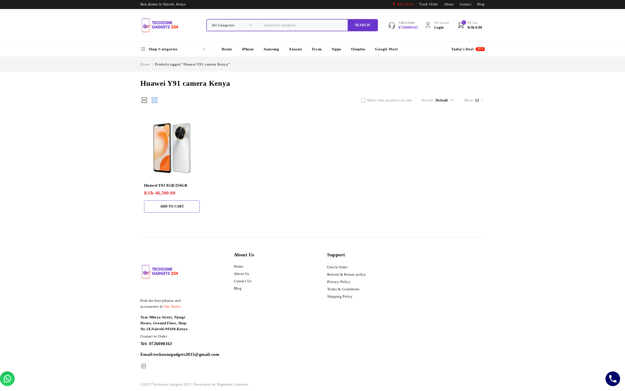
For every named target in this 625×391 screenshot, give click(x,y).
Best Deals (405, 4)
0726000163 (160, 343)
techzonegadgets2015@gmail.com (186, 354)
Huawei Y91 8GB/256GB (165, 185)
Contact (465, 4)
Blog (481, 4)
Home (145, 64)
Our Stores (172, 306)
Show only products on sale (389, 100)
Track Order (428, 4)
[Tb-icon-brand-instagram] (143, 366)
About (448, 4)
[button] (7, 378)
